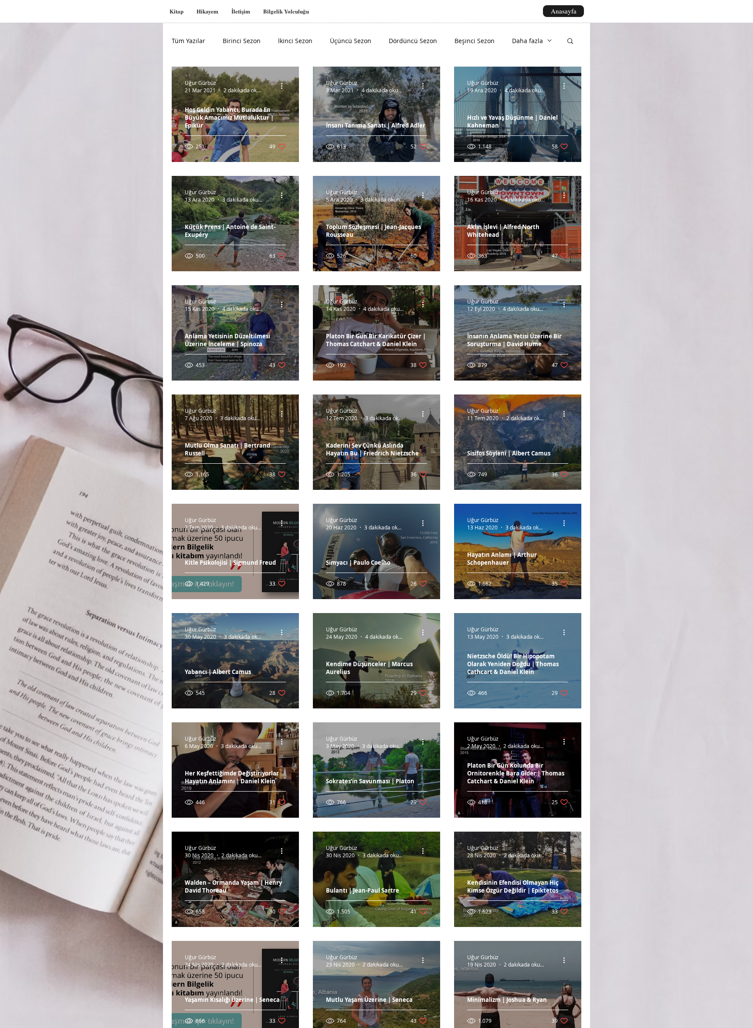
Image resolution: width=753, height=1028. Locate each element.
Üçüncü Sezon (350, 40)
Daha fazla (527, 40)
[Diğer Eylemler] (284, 86)
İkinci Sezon (295, 40)
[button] (570, 41)
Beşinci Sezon (475, 40)
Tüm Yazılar (188, 40)
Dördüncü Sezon (413, 40)
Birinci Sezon (242, 40)
